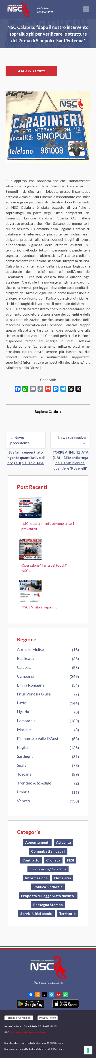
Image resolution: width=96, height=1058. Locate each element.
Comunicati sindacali (48, 851)
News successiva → (72, 440)
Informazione (36, 878)
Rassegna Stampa (48, 904)
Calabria (24, 667)
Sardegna (25, 756)
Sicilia (22, 765)
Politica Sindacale (48, 887)
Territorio (67, 913)
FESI (70, 860)
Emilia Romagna (30, 685)
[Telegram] (51, 994)
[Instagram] (37, 994)
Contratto (31, 860)
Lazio (21, 702)
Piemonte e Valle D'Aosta (39, 738)
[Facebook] (30, 994)
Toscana (24, 774)
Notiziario (62, 878)
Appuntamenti (37, 842)
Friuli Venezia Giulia (34, 693)
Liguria (23, 711)
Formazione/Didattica (48, 869)
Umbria (23, 791)
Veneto (23, 800)
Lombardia (26, 720)
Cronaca (53, 860)
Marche (24, 729)
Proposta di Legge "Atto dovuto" (48, 896)
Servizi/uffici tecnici (36, 913)
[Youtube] (58, 994)
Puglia (22, 747)
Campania (25, 676)
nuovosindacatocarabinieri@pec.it (28, 1032)
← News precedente (20, 440)
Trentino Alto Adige (34, 782)
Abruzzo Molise (30, 649)
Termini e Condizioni (18, 1017)
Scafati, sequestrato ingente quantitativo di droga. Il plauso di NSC (26, 457)
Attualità (63, 842)
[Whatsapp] (65, 994)
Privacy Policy (47, 1017)
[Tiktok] (44, 994)
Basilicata (25, 658)
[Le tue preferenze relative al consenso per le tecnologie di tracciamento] (88, 1050)
